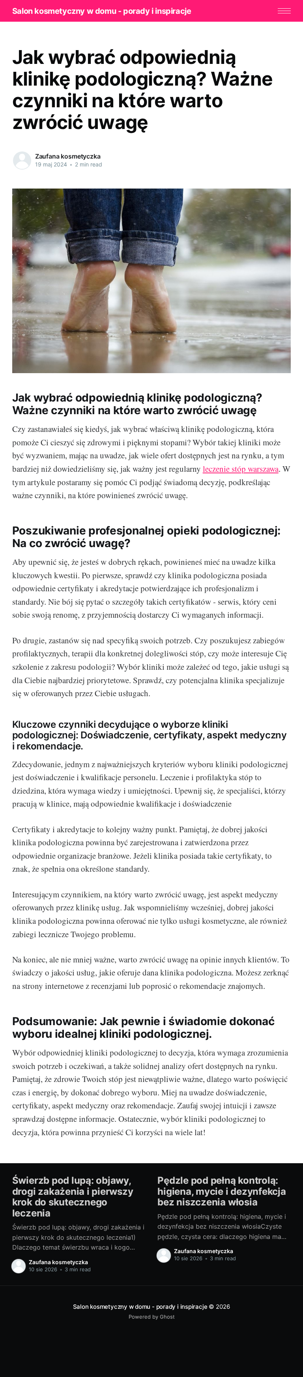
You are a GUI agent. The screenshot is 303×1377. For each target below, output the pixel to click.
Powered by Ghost (152, 1316)
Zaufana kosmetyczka (68, 156)
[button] (284, 10)
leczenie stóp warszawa (241, 468)
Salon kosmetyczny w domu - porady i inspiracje (101, 11)
